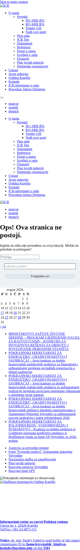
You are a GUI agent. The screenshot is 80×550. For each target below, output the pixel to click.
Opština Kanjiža (19, 78)
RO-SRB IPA (35, 24)
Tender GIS (33, 28)
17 (2, 313)
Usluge (13, 70)
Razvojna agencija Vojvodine (28, 467)
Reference (24, 47)
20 (15, 313)
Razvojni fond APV (22, 471)
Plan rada (23, 36)
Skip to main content (14, 2)
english (13, 107)
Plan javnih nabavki (30, 62)
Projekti (22, 16)
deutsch (14, 111)
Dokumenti (24, 43)
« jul (3, 326)
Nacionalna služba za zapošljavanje (32, 459)
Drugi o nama (26, 51)
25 (6, 317)
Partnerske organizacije (32, 66)
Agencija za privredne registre (29, 448)
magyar (14, 103)
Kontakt (14, 81)
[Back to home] (4, 5)
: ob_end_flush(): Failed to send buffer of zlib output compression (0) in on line (40, 544)
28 (19, 317)
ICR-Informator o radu (24, 85)
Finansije (23, 58)
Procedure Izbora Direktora (27, 89)
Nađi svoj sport (36, 32)
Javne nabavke (18, 74)
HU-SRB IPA (35, 20)
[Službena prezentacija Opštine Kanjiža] (27, 482)
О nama (14, 13)
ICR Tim (23, 39)
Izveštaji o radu (27, 55)
